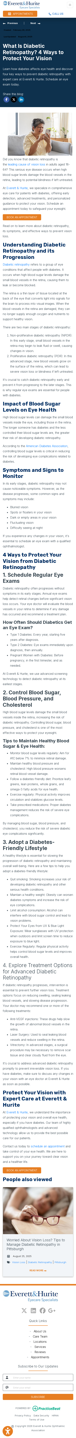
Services (40, 1347)
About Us (40, 1331)
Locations (40, 1341)
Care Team (40, 1336)
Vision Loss (18, 1262)
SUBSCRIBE (38, 1396)
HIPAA (55, 1415)
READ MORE (37, 1270)
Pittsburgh (60, 1262)
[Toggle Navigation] (70, 5)
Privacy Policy (23, 1415)
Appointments (40, 1357)
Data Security (41, 1415)
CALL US (57, 13)
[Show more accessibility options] (7, 1431)
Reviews (40, 1352)
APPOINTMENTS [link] (22, 13)
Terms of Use (36, 1419)
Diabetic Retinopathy (40, 1262)
